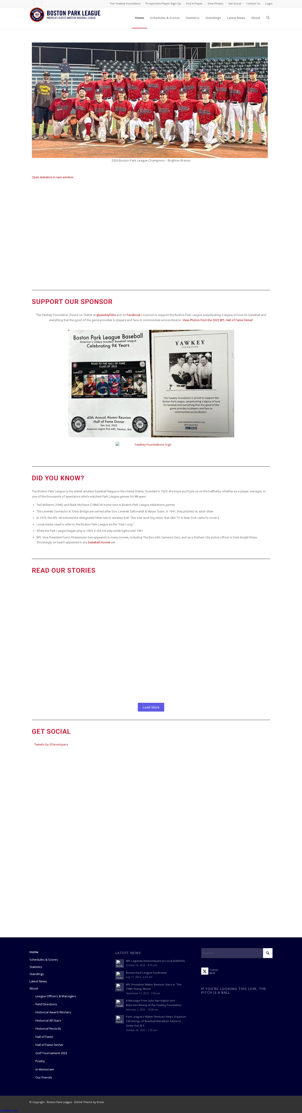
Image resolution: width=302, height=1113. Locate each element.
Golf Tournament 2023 (51, 1053)
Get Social (234, 3)
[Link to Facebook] (30, 3)
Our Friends (43, 1077)
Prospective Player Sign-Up (163, 3)
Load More (151, 707)
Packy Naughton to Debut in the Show (88, 650)
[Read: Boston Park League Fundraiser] (119, 975)
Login (269, 3)
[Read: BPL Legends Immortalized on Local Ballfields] (119, 963)
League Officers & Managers (55, 996)
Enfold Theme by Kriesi (89, 1102)
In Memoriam (44, 1069)
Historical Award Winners (53, 1012)
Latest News (38, 981)
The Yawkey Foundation (125, 3)
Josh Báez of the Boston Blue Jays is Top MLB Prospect (110, 679)
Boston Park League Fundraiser (146, 972)
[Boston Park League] (64, 17)
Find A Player (194, 3)
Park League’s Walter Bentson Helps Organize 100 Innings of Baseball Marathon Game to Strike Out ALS (150, 591)
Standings (36, 974)
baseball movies (99, 542)
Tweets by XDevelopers (51, 744)
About (33, 988)
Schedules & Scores (43, 959)
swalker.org (8, 1110)
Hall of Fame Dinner (49, 1045)
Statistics (35, 967)
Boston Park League (59, 1102)
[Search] (268, 17)
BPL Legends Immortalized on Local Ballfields (155, 961)
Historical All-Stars (48, 1020)
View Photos (215, 3)
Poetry (40, 1061)
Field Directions (46, 1004)
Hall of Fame (44, 1037)
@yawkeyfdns (106, 315)
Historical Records (48, 1028)
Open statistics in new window (52, 177)
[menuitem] (125, 3)
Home (33, 952)
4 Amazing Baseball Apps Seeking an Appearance (101, 622)
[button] (36, 103)
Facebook (134, 315)
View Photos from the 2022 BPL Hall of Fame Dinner (217, 320)
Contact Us (253, 3)
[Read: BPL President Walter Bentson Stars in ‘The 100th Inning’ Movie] (119, 987)
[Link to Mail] (45, 3)
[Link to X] (37, 3)
